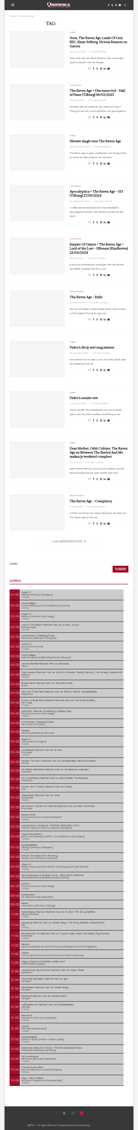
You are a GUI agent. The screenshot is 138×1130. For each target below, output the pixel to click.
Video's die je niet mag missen (92, 347)
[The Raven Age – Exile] (37, 308)
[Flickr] (120, 5)
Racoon (25, 944)
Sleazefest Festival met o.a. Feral (40, 795)
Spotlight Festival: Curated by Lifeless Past (46, 711)
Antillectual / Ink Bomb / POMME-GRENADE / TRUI (50, 825)
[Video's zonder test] (37, 409)
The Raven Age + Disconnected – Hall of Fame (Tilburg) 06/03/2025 (97, 93)
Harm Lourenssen (100, 1125)
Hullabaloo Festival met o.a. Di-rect (41, 749)
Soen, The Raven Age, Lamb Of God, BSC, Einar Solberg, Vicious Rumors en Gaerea (98, 42)
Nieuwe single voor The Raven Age (95, 141)
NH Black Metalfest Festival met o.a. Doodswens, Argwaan (55, 769)
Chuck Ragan (28, 603)
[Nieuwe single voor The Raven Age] (37, 152)
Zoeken (14, 563)
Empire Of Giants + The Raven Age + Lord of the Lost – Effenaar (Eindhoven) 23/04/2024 (99, 248)
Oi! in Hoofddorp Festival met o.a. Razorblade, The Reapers (54, 777)
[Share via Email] (108, 68)
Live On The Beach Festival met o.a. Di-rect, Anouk (50, 624)
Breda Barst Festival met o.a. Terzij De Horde (47, 682)
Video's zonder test (84, 398)
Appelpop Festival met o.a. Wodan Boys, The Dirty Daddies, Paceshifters (63, 922)
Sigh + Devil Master (32, 1077)
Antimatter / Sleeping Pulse (37, 721)
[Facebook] (108, 5)
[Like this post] (89, 68)
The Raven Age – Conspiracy (91, 501)
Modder (25, 730)
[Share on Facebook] (93, 68)
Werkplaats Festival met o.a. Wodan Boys (45, 987)
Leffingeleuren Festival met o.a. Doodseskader (47, 1004)
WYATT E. (26, 644)
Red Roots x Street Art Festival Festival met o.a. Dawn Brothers (58, 805)
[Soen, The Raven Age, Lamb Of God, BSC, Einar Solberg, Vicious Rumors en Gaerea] (37, 49)
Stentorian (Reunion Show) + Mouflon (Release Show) (51, 1047)
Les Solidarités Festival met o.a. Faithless (45, 663)
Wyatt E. (26, 592)
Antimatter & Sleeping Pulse (38, 635)
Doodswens (27, 894)
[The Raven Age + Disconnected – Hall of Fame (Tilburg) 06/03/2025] (37, 102)
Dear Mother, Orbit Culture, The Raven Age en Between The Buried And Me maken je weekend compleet (99, 452)
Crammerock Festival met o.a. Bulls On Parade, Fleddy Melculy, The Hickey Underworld (71, 672)
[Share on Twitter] (97, 68)
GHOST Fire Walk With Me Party (39, 855)
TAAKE (25, 952)
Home (13, 16)
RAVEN (25, 883)
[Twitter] (112, 5)
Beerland (26, 1015)
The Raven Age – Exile (86, 297)
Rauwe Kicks (28, 814)
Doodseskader (29, 844)
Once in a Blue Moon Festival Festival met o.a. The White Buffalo (58, 700)
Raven (24, 903)
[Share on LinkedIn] (105, 68)
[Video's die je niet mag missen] (37, 359)
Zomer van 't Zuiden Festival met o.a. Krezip (46, 786)
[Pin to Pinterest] (101, 68)
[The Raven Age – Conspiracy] (37, 512)
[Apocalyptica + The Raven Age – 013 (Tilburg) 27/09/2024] (37, 203)
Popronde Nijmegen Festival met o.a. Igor (44, 978)
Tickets (25, 596)
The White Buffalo (31, 834)
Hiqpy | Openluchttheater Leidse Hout (43, 961)
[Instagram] (116, 5)
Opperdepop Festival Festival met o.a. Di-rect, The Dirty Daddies (58, 911)
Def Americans (29, 1056)
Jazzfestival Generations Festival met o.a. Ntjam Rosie (52, 969)
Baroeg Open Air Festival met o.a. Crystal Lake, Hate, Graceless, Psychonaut (65, 933)
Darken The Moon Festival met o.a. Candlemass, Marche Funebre (58, 760)
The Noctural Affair (32, 1067)
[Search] (125, 5)
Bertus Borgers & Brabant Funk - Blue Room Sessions (52, 875)
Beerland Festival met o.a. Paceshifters (43, 995)
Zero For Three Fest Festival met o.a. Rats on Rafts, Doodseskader (59, 691)
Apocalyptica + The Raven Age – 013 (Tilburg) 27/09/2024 (96, 193)
